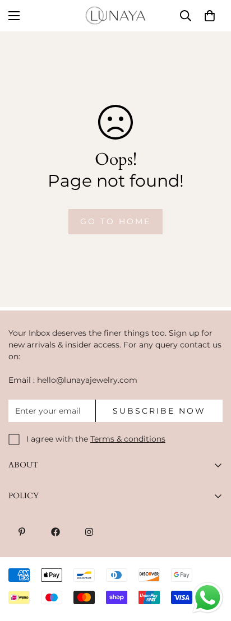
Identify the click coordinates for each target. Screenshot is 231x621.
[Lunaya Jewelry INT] (115, 15)
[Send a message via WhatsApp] (207, 597)
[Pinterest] (21, 531)
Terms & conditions (127, 439)
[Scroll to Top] (211, 561)
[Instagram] (89, 531)
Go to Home (115, 221)
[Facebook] (55, 531)
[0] (210, 16)
